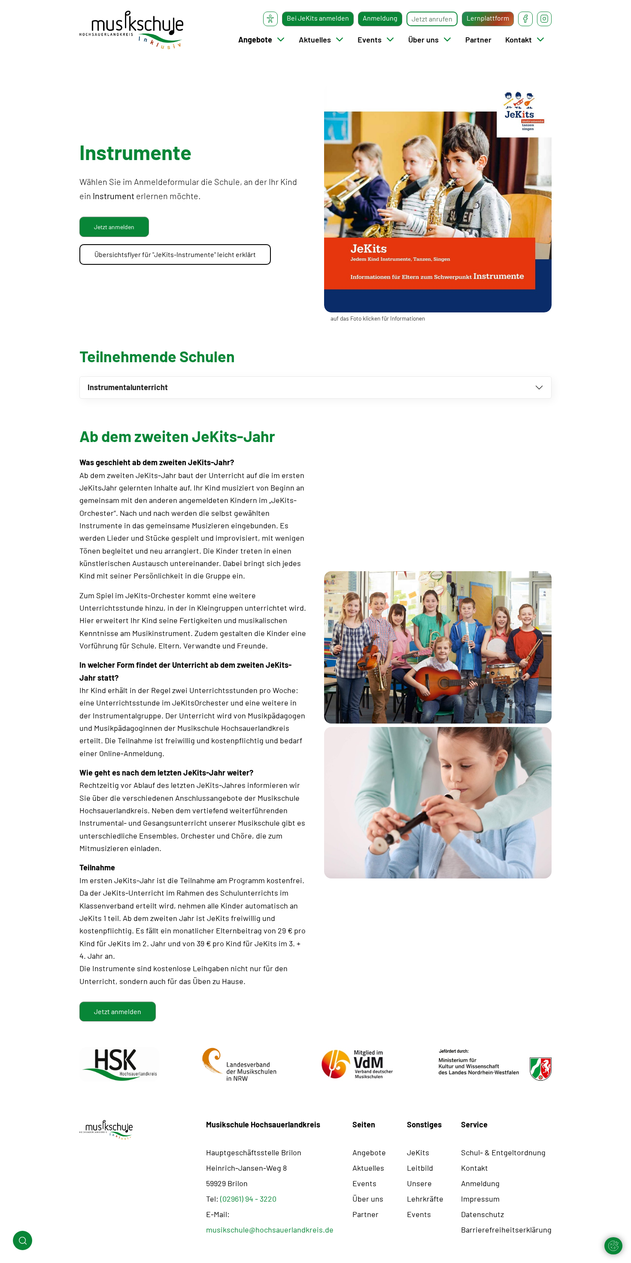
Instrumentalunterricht (128, 387)
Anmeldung (380, 18)
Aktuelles (315, 39)
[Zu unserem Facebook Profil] (525, 19)
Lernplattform (488, 18)
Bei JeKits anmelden (318, 18)
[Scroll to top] (611, 1221)
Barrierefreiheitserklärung (506, 1229)
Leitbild (420, 1167)
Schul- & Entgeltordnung (503, 1152)
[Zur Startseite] (131, 30)
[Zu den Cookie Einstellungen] (613, 1245)
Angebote (255, 39)
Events (370, 39)
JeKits (418, 1152)
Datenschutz (482, 1214)
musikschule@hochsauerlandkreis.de (270, 1229)
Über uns (423, 39)
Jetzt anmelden (117, 1011)
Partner (478, 39)
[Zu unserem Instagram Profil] (544, 19)
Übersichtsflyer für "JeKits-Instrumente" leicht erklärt (175, 254)
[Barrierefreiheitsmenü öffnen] (270, 19)
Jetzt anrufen (432, 19)
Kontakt (518, 39)
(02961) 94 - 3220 (248, 1198)
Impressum (480, 1198)
